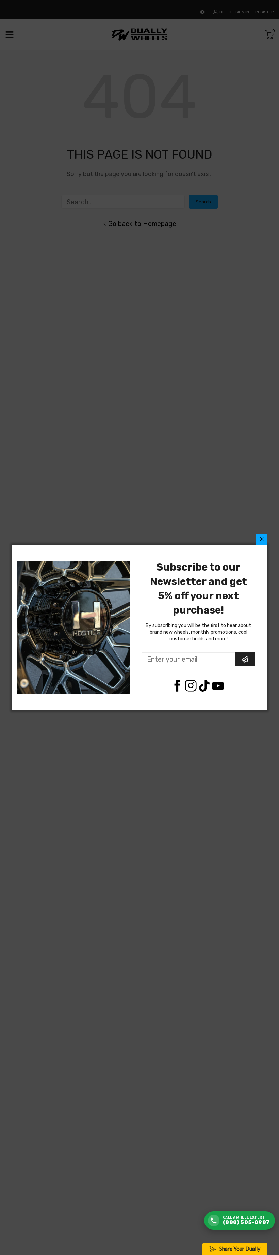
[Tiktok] (204, 686)
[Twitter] (191, 686)
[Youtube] (218, 686)
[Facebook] (177, 686)
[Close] (261, 539)
